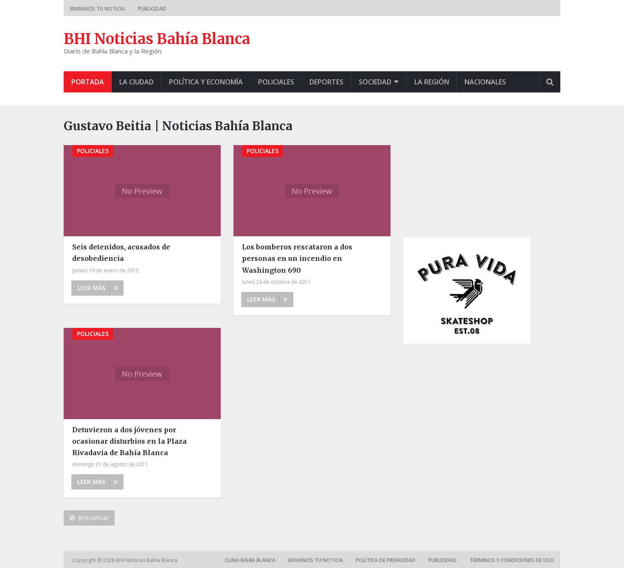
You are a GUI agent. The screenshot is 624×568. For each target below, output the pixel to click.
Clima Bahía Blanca (250, 560)
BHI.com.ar (93, 518)
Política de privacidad (386, 560)
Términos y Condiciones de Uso (511, 560)
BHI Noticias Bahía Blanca (157, 39)
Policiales (276, 82)
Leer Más (91, 288)
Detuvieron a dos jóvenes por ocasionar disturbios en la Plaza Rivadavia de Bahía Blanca (129, 441)
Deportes (326, 82)
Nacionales (485, 82)
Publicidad (152, 8)
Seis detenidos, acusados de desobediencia (121, 253)
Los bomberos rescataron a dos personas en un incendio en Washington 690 (297, 258)
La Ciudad (136, 82)
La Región (431, 82)
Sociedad (375, 82)
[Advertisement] (467, 170)
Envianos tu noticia (97, 8)
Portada (87, 82)
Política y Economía (206, 82)
